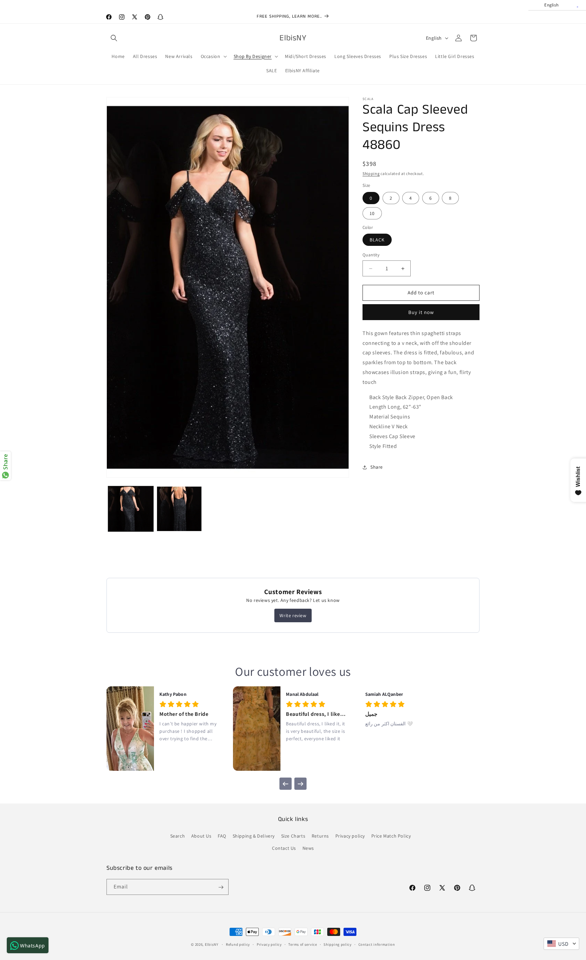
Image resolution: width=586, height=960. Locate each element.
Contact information (376, 944)
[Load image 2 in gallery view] (179, 508)
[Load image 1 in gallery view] (130, 508)
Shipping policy (338, 944)
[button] (113, 38)
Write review (292, 615)
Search (177, 836)
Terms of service (302, 944)
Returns (320, 836)
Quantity (371, 255)
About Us (201, 836)
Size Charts (293, 836)
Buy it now (421, 312)
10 (372, 213)
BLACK (377, 240)
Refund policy (238, 944)
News (308, 848)
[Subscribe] (220, 887)
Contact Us (284, 848)
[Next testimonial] (300, 784)
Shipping (371, 173)
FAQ (222, 836)
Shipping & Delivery (254, 836)
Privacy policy (350, 836)
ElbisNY (211, 944)
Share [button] (376, 467)
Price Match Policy (391, 836)
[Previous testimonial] (285, 784)
